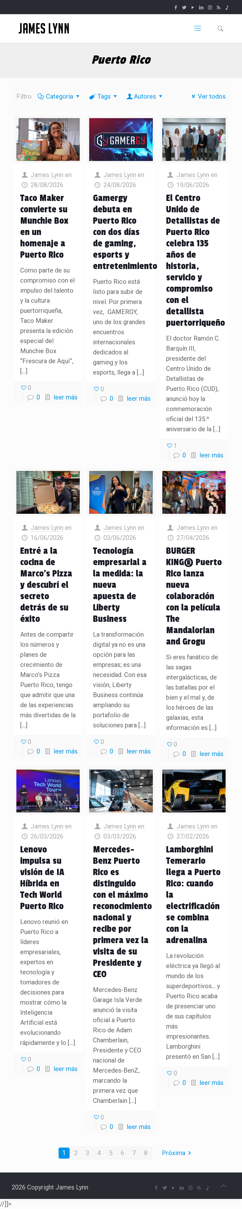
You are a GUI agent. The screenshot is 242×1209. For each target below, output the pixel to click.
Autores (145, 96)
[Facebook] (176, 7)
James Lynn (47, 175)
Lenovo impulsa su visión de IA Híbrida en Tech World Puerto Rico (42, 878)
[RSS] (218, 7)
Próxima (173, 1153)
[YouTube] (193, 7)
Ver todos (212, 96)
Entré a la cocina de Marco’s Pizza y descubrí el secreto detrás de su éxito (46, 585)
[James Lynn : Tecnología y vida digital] (45, 28)
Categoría (59, 96)
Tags (104, 96)
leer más (66, 397)
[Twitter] (184, 7)
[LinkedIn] (201, 7)
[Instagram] (210, 7)
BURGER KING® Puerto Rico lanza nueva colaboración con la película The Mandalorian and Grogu (194, 596)
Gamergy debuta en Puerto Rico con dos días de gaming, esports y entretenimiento (125, 232)
